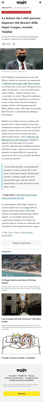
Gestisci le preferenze (14, 378)
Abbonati (21, 394)
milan (17, 232)
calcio (10, 232)
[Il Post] (21, 2)
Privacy (31, 376)
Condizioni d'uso (31, 378)
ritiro (27, 207)
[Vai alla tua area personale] (40, 2)
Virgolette (7, 8)
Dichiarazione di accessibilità (21, 380)
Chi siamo (13, 376)
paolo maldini (26, 232)
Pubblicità (22, 376)
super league (7, 235)
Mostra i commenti (21, 243)
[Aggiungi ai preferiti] (14, 44)
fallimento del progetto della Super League (21, 83)
